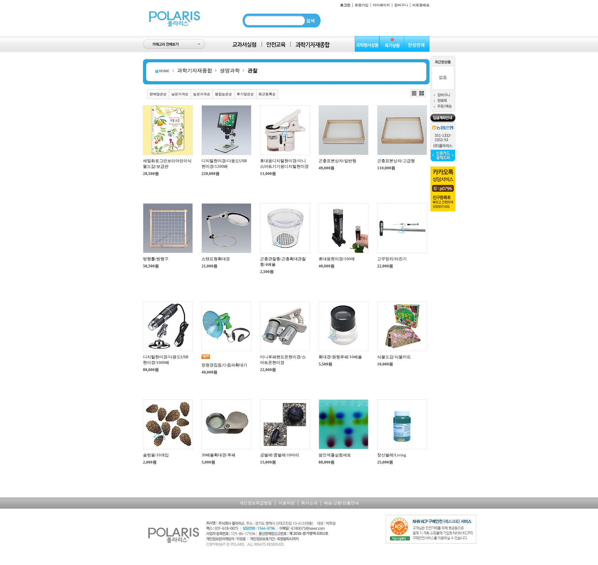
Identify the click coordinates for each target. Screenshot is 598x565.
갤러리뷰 (422, 93)
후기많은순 (245, 94)
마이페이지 (381, 5)
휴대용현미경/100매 (337, 259)
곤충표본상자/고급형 (396, 160)
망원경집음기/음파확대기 (224, 365)
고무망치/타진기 (392, 259)
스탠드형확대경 (216, 259)
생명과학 (230, 70)
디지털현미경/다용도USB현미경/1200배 (224, 163)
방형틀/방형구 (155, 259)
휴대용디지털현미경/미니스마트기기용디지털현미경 (284, 163)
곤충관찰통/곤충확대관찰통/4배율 (283, 262)
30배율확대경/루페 (218, 455)
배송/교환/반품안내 (341, 503)
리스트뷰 (414, 93)
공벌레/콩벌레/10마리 (279, 455)
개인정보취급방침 (256, 503)
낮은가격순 (179, 94)
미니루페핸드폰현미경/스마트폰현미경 (283, 360)
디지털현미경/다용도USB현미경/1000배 (165, 360)
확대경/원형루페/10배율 (340, 357)
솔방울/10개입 (156, 455)
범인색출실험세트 (335, 455)
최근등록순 (267, 94)
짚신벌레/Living (391, 455)
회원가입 (361, 5)
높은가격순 (201, 94)
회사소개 (309, 503)
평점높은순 (223, 94)
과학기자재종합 (194, 70)
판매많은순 (158, 94)
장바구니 (401, 5)
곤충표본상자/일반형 (337, 160)
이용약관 (286, 503)
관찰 (253, 70)
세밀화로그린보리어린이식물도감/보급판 (167, 163)
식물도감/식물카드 (394, 357)
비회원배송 (421, 5)
